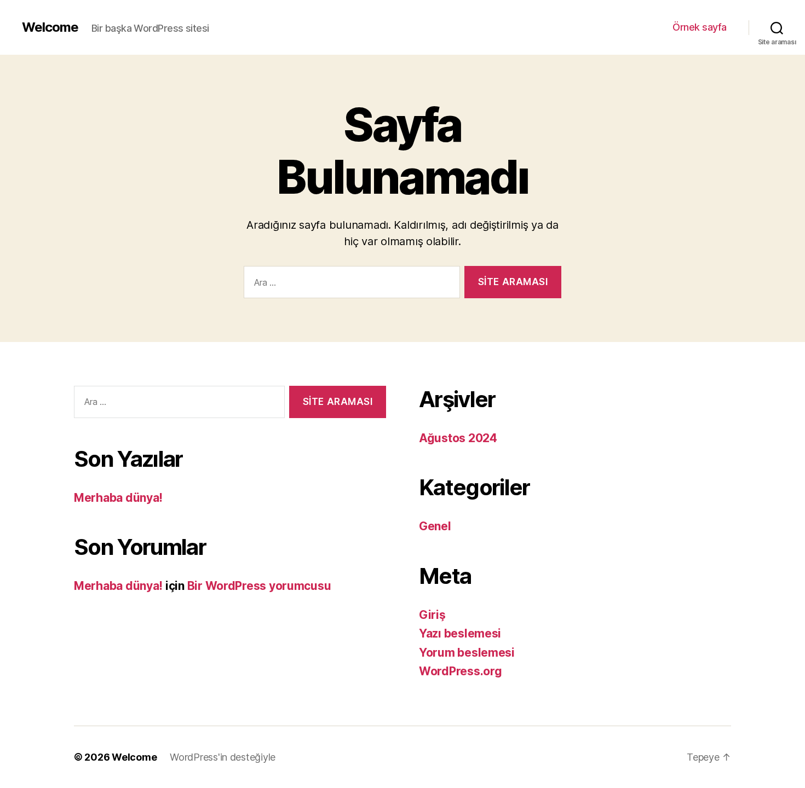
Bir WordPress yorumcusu (259, 586)
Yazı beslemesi (460, 633)
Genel (435, 526)
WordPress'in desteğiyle (222, 757)
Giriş (432, 615)
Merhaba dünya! (118, 498)
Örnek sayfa (699, 27)
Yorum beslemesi (467, 652)
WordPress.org (460, 671)
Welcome (50, 27)
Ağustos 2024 (458, 438)
